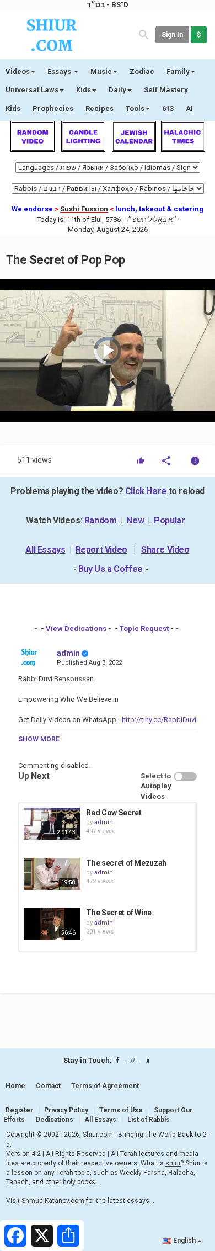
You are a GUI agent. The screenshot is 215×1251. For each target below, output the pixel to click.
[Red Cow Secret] (52, 824)
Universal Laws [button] (32, 90)
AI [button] (189, 108)
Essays (60, 71)
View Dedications (76, 628)
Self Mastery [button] (166, 90)
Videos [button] (18, 71)
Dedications (54, 1119)
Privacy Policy (66, 1110)
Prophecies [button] (53, 108)
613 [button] (168, 108)
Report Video (101, 549)
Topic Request (144, 628)
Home (15, 1086)
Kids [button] (83, 90)
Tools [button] (135, 108)
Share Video (165, 549)
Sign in (172, 35)
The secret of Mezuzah (126, 862)
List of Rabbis (148, 1119)
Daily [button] (117, 90)
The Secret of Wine (119, 912)
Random (100, 520)
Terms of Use (121, 1110)
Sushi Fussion (84, 209)
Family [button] (178, 71)
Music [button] (101, 71)
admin (68, 653)
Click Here (145, 491)
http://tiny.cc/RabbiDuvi (159, 719)
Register (19, 1110)
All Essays (45, 549)
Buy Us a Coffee (110, 569)
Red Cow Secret (113, 812)
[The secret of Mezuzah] (52, 874)
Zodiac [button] (142, 71)
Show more (39, 739)
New (135, 520)
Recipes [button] (99, 108)
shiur (173, 1163)
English (184, 1240)
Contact (48, 1086)
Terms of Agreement (105, 1086)
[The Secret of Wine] (52, 924)
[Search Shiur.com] (143, 34)
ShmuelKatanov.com (53, 1201)
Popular (169, 520)
